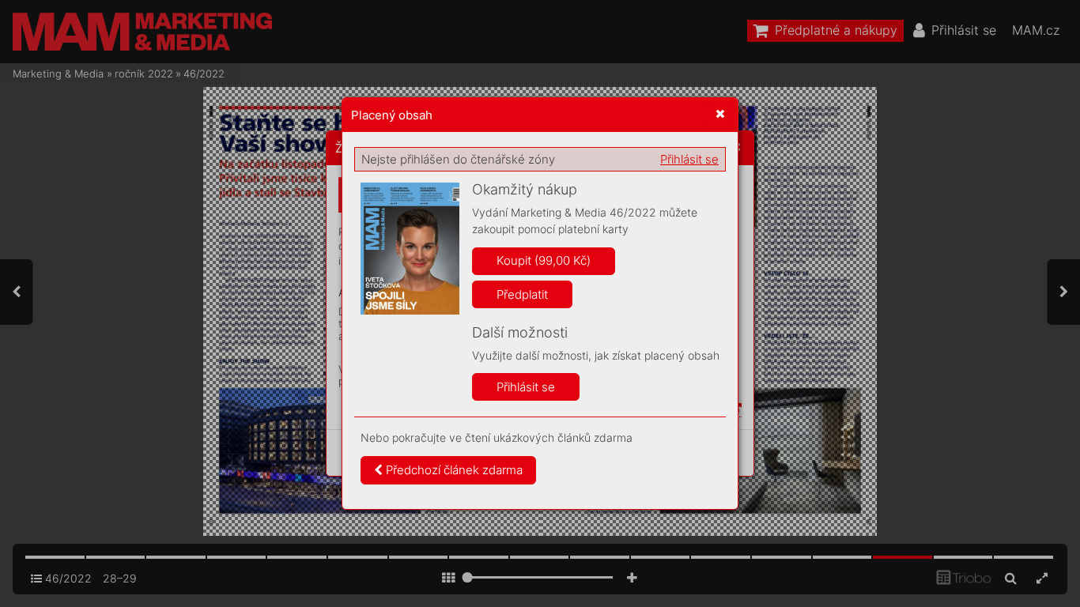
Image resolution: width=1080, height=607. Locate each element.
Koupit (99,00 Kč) (544, 260)
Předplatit (522, 294)
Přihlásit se (689, 159)
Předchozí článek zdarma (453, 469)
